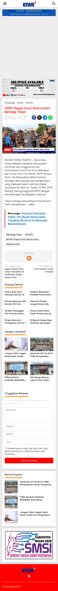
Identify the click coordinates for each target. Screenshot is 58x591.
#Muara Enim (13, 244)
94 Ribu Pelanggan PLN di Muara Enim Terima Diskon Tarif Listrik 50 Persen (14, 312)
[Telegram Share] (45, 117)
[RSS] (29, 258)
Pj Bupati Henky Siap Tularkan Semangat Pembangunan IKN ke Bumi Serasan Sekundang (41, 321)
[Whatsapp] (50, 117)
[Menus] (4, 3)
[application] (29, 139)
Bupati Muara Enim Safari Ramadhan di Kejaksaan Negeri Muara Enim (14, 272)
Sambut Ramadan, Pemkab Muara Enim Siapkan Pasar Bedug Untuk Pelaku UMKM (41, 293)
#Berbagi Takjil (13, 234)
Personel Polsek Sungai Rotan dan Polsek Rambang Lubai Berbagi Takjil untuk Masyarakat (40, 302)
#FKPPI (29, 234)
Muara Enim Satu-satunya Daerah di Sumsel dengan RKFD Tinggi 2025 (15, 293)
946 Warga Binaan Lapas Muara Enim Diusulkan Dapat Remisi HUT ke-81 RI (40, 378)
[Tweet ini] (39, 117)
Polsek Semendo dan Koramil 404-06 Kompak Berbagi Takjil (16, 302)
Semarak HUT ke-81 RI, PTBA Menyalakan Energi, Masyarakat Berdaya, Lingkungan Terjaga (41, 354)
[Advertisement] (29, 46)
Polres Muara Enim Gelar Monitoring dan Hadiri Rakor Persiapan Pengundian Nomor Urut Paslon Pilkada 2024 (41, 312)
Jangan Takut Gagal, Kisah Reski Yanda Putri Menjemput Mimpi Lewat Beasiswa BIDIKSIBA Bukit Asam (16, 354)
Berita (7, 119)
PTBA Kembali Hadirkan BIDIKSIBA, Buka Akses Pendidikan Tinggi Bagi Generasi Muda (16, 378)
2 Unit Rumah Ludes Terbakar (43, 269)
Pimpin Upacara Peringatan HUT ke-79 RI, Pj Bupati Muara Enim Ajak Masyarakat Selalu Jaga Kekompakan (16, 321)
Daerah (13, 119)
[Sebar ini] (34, 117)
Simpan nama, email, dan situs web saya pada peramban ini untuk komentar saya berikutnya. (26, 451)
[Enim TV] (30, 3)
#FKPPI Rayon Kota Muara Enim (22, 239)
